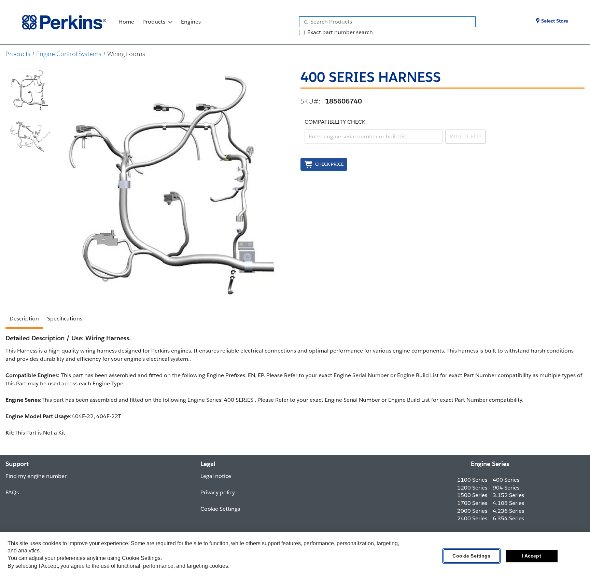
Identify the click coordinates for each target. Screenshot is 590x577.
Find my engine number (36, 476)
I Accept (531, 556)
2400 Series (472, 518)
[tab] (30, 90)
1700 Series (472, 503)
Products (153, 21)
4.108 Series (508, 503)
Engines (191, 21)
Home (126, 21)
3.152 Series (508, 495)
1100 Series (472, 479)
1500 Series (472, 495)
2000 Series (472, 510)
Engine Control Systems (68, 54)
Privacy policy (217, 492)
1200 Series (472, 487)
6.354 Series (508, 518)
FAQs (12, 492)
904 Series (506, 487)
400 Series (506, 479)
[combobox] (384, 22)
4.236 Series (508, 510)
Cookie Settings (471, 556)
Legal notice (215, 476)
